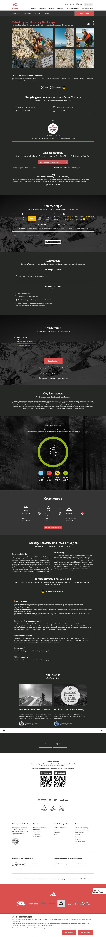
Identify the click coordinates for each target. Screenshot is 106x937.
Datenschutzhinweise (43, 879)
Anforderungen (27, 13)
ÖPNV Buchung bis (53, 527)
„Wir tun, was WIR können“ (60, 401)
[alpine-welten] (44, 810)
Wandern (33, 8)
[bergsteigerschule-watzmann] (61, 810)
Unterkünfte (78, 837)
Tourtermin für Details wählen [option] (51, 162)
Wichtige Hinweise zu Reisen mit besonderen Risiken (30, 235)
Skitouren (51, 8)
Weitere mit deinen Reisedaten (55, 378)
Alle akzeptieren (85, 932)
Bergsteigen (42, 8)
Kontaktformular (37, 832)
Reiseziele (77, 834)
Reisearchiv (78, 839)
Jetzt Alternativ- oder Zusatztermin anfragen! (54, 374)
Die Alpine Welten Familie (60, 828)
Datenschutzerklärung (39, 928)
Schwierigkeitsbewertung (81, 828)
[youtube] (53, 801)
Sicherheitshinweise (85, 879)
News (55, 834)
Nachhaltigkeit (36, 834)
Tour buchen (53, 361)
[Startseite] (15, 5)
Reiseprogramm (15, 13)
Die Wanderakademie (72, 8)
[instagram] (42, 801)
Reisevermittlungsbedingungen (58, 879)
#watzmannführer (87, 8)
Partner (56, 830)
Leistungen (38, 13)
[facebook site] (63, 801)
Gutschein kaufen (37, 836)
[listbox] (53, 162)
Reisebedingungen (55, 642)
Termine (47, 13)
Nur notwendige (69, 932)
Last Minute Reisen (80, 841)
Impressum (19, 879)
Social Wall (57, 832)
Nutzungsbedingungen (30, 879)
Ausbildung (60, 8)
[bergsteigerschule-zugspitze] (53, 810)
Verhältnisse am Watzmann (82, 830)
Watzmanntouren (79, 832)
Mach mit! (34, 864)
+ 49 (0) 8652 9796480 (20, 829)
